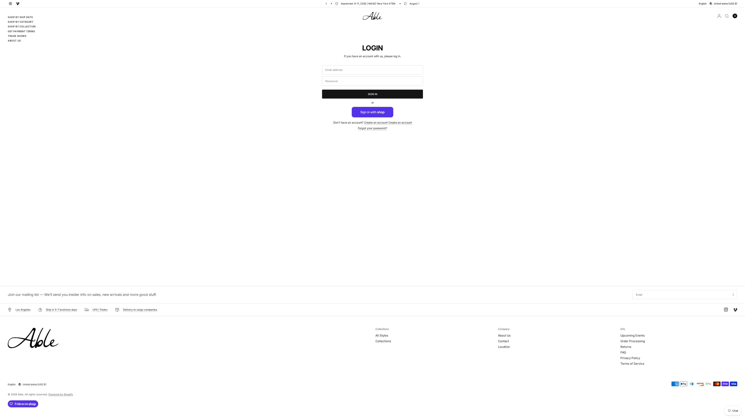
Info (622, 329)
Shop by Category (20, 21)
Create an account (376, 122)
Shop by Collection (22, 26)
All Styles (381, 335)
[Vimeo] (17, 3)
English (703, 3)
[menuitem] (22, 17)
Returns (625, 347)
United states (725, 3)
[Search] (727, 16)
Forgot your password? (372, 128)
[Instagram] (10, 3)
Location (504, 347)
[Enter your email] (733, 294)
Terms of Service (632, 363)
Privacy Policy (630, 358)
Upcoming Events (632, 335)
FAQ (623, 352)
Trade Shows (17, 36)
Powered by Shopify (61, 394)
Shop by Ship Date (20, 17)
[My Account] (719, 16)
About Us (14, 40)
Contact (503, 341)
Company (503, 329)
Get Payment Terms (21, 31)
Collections (382, 329)
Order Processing (632, 341)
